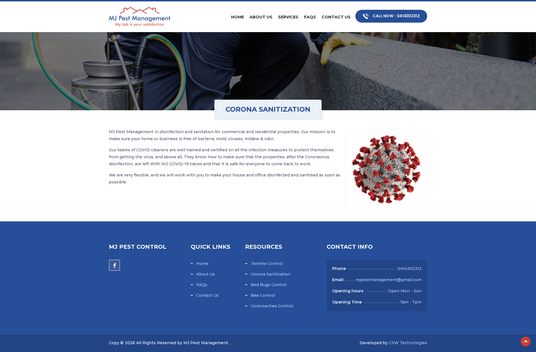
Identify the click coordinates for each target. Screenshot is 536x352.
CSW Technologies (408, 342)
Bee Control (263, 295)
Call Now (395, 16)
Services (288, 17)
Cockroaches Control (272, 305)
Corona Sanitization (270, 274)
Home (237, 17)
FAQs (310, 17)
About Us (261, 17)
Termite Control (267, 263)
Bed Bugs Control (268, 284)
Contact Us (336, 17)
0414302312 (410, 268)
